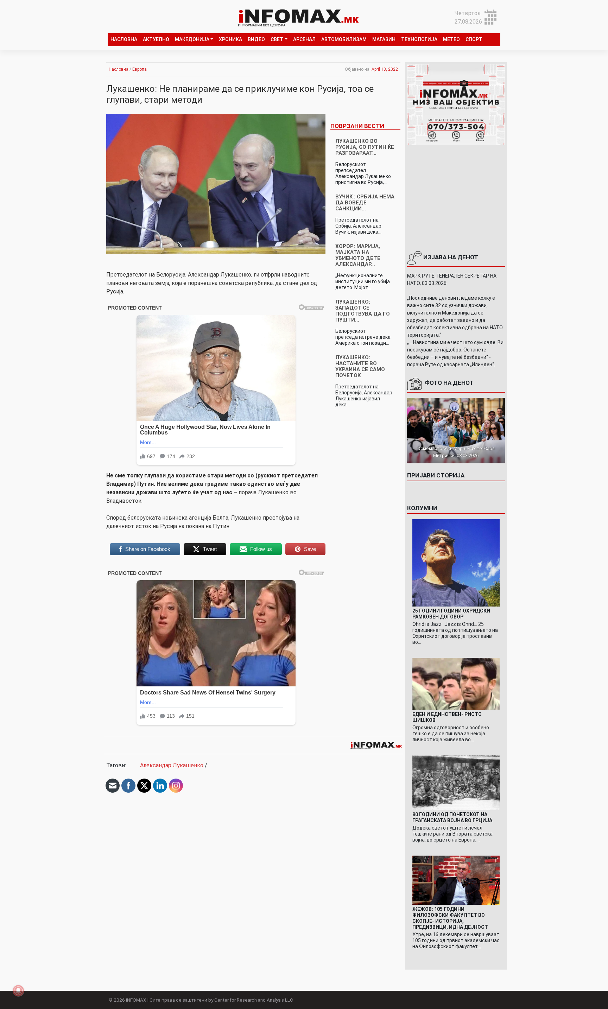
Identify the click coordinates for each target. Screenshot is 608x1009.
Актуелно (156, 39)
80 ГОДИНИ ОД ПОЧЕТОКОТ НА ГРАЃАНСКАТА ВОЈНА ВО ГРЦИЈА (452, 817)
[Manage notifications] (18, 990)
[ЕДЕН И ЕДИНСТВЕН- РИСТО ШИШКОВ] (456, 683)
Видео (256, 39)
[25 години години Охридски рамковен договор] (456, 562)
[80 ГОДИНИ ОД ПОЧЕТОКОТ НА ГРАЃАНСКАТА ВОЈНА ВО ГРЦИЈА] (456, 782)
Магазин (383, 39)
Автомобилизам (344, 39)
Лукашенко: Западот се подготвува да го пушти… (362, 311)
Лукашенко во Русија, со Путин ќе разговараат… (364, 147)
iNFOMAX (136, 1000)
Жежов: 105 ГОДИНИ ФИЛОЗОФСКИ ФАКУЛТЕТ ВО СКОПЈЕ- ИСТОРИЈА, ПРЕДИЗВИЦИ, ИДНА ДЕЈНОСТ (450, 918)
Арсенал (304, 39)
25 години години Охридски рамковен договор (451, 614)
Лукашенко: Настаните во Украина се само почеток (360, 366)
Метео (451, 39)
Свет (277, 39)
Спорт (474, 39)
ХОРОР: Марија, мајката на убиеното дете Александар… (357, 255)
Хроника (230, 39)
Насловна (123, 39)
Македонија (192, 39)
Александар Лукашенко (171, 765)
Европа (139, 69)
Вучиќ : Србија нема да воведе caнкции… (364, 202)
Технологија (419, 39)
